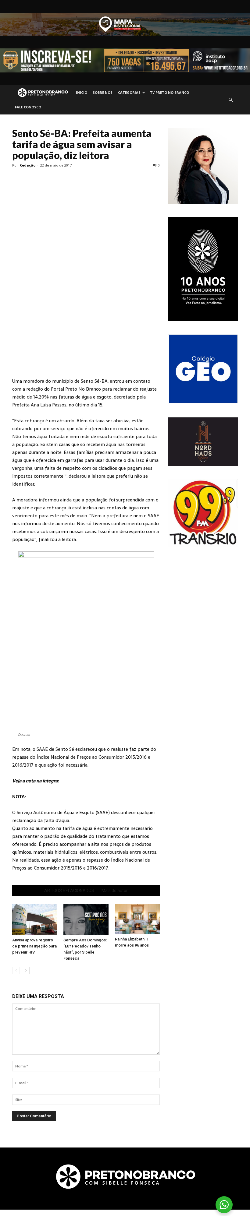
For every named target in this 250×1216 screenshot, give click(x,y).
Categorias (129, 92)
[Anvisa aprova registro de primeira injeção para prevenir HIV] (34, 919)
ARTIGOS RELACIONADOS (69, 890)
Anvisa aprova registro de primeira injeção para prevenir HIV (34, 946)
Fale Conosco (28, 107)
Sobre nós (102, 92)
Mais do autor (115, 890)
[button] (230, 100)
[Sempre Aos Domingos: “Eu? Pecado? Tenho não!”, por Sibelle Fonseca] (85, 919)
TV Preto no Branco (169, 92)
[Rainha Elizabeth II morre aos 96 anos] (137, 919)
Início (81, 92)
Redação (27, 165)
